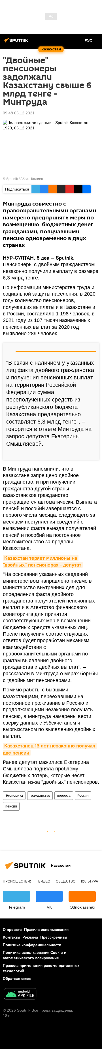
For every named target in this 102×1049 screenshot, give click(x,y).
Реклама (30, 937)
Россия (83, 796)
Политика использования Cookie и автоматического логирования (34, 955)
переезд (64, 796)
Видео (44, 881)
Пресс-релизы (53, 937)
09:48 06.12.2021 (19, 113)
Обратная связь (17, 978)
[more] (92, 453)
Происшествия (18, 881)
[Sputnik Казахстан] (17, 42)
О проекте (12, 929)
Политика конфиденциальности (32, 944)
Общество (65, 881)
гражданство (40, 796)
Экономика (14, 796)
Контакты (11, 937)
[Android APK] (20, 994)
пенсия (11, 806)
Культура (89, 881)
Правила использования (46, 929)
